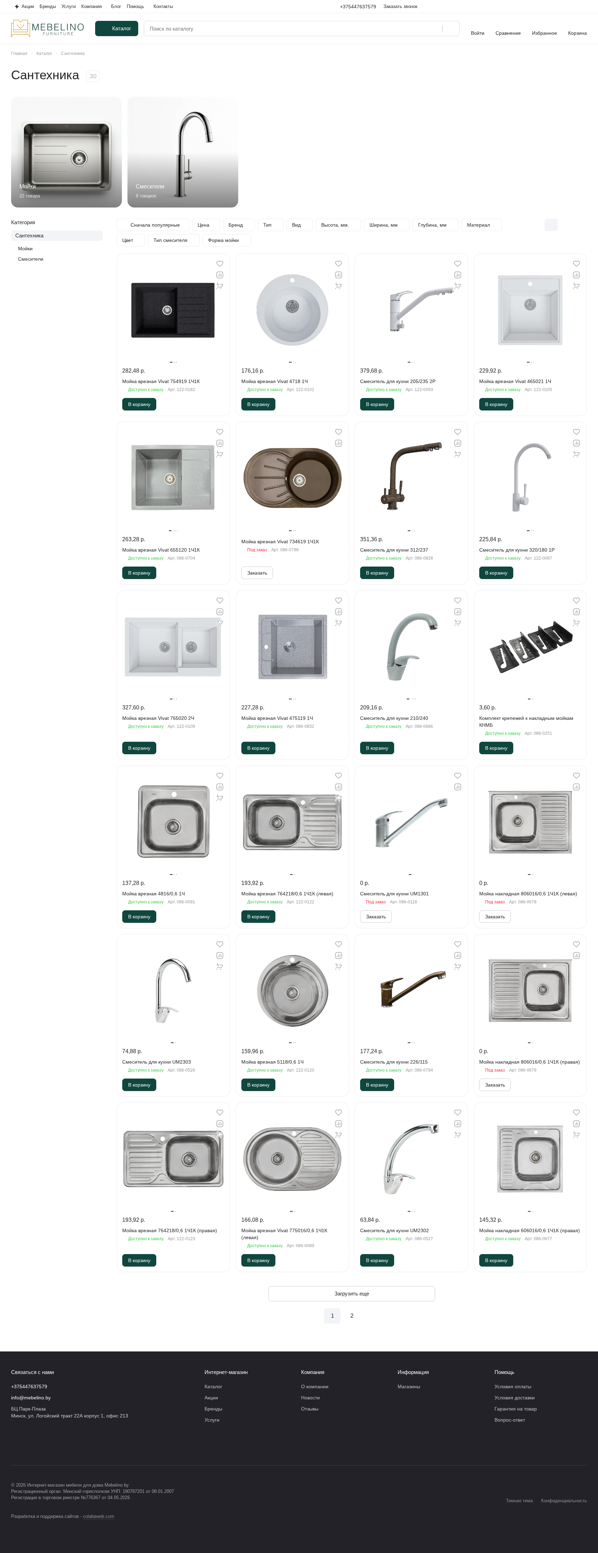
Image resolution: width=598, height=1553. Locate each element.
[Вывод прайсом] (580, 225)
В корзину (139, 404)
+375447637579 (358, 6)
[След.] (371, 1316)
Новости (310, 1397)
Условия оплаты (513, 1386)
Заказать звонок (400, 6)
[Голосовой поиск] (434, 28)
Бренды (213, 1409)
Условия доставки (515, 1397)
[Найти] (450, 28)
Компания (312, 1372)
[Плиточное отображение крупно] (536, 225)
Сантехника (29, 235)
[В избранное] (219, 263)
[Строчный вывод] (565, 225)
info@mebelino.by (31, 1397)
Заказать (257, 573)
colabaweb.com (98, 1516)
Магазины (409, 1386)
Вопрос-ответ (510, 1420)
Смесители (30, 259)
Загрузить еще (351, 1293)
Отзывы (309, 1409)
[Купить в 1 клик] (219, 286)
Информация (413, 1372)
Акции (211, 1397)
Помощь (504, 1372)
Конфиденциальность (564, 1500)
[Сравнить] (219, 274)
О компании (315, 1386)
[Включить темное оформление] (584, 6)
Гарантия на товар (516, 1409)
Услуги (212, 1420)
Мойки (25, 248)
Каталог (213, 1386)
